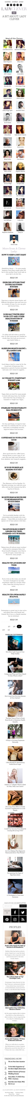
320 (3, 630)
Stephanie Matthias (7, 232)
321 (9, 630)
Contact (21, 2)
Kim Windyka (20, 196)
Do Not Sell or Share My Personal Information (14, 1095)
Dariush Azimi (8, 98)
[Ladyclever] (14, 8)
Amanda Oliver (20, 110)
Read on (14, 278)
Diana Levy (20, 147)
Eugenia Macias (20, 171)
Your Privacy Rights (9, 1092)
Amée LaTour (20, 98)
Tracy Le (20, 232)
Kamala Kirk (7, 86)
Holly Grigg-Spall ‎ (8, 110)
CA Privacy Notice (19, 1092)
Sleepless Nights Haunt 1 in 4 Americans (13, 349)
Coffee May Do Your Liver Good (13, 438)
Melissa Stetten (7, 196)
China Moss (7, 135)
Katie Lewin (20, 122)
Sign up (23, 906)
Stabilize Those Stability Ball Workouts (13, 409)
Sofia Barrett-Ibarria (20, 135)
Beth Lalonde (7, 208)
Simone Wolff (7, 183)
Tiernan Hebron (20, 208)
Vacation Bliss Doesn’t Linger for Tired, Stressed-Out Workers (13, 531)
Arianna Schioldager (20, 49)
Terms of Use (11, 1094)
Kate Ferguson (8, 62)
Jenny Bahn (20, 74)
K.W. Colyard (7, 74)
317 (9, 626)
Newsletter (8, 2)
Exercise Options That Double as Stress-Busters (14, 284)
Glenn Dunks (7, 171)
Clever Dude (14, 244)
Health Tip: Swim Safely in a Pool (14, 595)
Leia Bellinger (7, 220)
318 (14, 626)
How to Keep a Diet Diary (14, 255)
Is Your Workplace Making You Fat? (14, 468)
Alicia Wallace (8, 147)
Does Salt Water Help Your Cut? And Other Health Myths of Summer (13, 317)
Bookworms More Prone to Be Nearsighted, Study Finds (14, 499)
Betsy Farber (7, 159)
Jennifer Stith (20, 183)
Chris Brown (20, 159)
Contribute (15, 2)
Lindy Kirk (20, 220)
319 (19, 626)
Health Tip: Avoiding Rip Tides (14, 564)
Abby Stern (20, 62)
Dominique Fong (20, 86)
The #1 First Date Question (16, 1061)
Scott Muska (7, 122)
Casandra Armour (8, 49)
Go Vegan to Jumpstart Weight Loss (14, 379)
